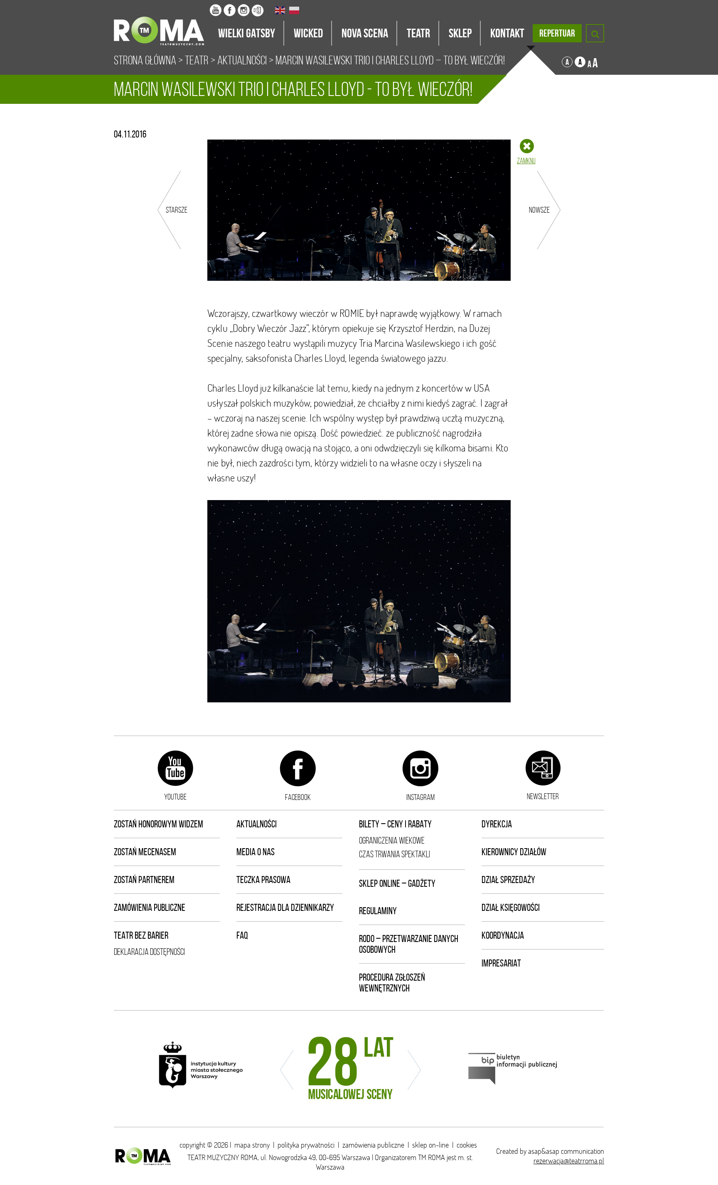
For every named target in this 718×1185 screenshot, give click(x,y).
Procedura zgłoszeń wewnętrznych (392, 983)
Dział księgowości (511, 907)
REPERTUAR (557, 33)
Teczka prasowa (263, 879)
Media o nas (255, 851)
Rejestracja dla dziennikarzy (285, 907)
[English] (280, 10)
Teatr (197, 60)
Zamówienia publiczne (149, 907)
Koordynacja (503, 935)
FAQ (242, 935)
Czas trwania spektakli (394, 854)
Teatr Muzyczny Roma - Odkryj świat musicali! (161, 23)
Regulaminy (378, 910)
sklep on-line (430, 1145)
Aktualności (242, 60)
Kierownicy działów (514, 851)
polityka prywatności (306, 1145)
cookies (467, 1145)
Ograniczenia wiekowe (392, 840)
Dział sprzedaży (508, 879)
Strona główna (145, 60)
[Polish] (294, 10)
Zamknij (526, 161)
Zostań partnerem (144, 879)
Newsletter (543, 796)
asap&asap (543, 1151)
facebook (298, 797)
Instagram (420, 797)
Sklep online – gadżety (397, 883)
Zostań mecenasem (145, 851)
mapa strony (252, 1145)
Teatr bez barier (141, 935)
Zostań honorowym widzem (158, 824)
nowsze (539, 209)
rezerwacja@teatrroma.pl (569, 1160)
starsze (176, 209)
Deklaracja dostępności (149, 952)
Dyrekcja (497, 824)
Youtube (175, 796)
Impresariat (501, 963)
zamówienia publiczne (373, 1145)
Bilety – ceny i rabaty (395, 824)
